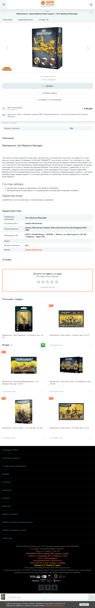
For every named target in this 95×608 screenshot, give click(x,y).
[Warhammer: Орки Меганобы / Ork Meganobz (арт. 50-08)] (71, 365)
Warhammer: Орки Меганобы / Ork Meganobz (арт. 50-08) (70, 383)
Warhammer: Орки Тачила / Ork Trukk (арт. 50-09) (22, 428)
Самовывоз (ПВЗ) (10, 450)
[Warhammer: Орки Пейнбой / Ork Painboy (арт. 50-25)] (23, 319)
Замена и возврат (10, 514)
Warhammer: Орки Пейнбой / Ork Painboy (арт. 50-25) (23, 336)
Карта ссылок (47, 593)
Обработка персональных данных (17, 522)
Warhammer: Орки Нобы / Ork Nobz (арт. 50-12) (69, 428)
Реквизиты (7, 490)
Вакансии (6, 506)
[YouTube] (55, 587)
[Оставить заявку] (90, 345)
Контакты (6, 482)
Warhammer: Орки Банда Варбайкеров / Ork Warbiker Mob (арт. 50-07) (20, 383)
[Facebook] (48, 587)
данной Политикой (54, 605)
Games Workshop (33, 249)
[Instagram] (41, 587)
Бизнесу (6, 498)
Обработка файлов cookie (14, 530)
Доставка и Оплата (11, 458)
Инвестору (7, 538)
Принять (84, 604)
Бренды (5, 474)
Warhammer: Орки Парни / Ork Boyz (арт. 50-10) (69, 335)
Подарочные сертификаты (14, 466)
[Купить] (43, 345)
